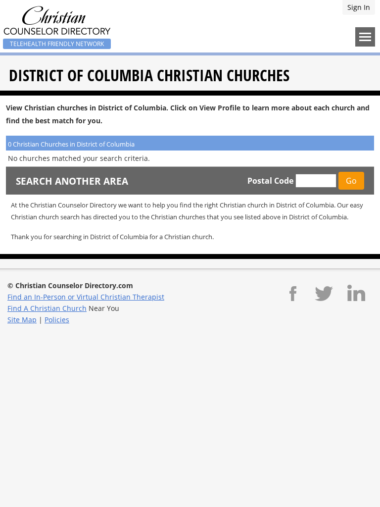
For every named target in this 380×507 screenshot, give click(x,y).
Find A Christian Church (47, 308)
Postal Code (270, 180)
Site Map (22, 319)
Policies (57, 319)
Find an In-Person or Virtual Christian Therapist (85, 297)
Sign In (358, 7)
